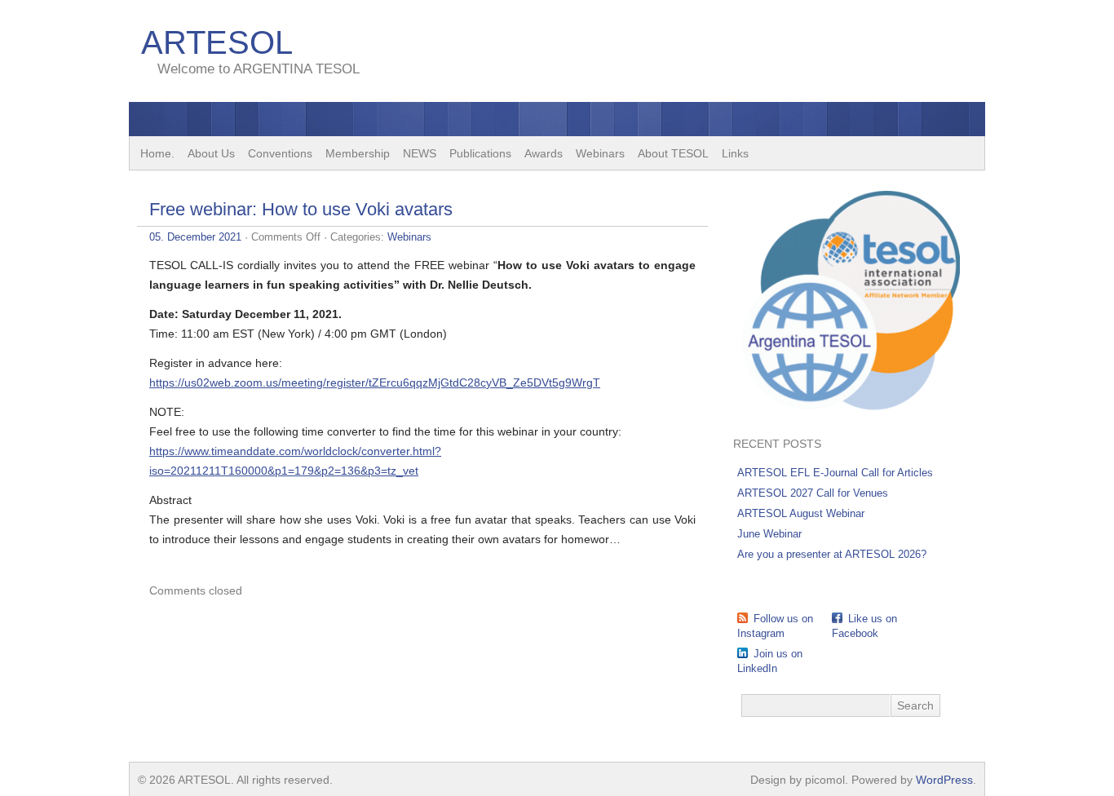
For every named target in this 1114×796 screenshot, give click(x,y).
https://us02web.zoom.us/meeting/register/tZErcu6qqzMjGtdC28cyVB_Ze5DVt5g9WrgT (374, 382)
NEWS (419, 153)
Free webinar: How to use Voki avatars (301, 209)
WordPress (944, 779)
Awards (543, 153)
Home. (157, 153)
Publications (480, 153)
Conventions (280, 153)
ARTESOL (217, 42)
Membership (357, 153)
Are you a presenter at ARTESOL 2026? (831, 554)
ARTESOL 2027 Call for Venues (812, 493)
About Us (211, 153)
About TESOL (673, 153)
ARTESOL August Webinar (800, 513)
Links (735, 153)
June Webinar (769, 534)
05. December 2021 (195, 237)
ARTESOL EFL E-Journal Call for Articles (835, 473)
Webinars (600, 153)
